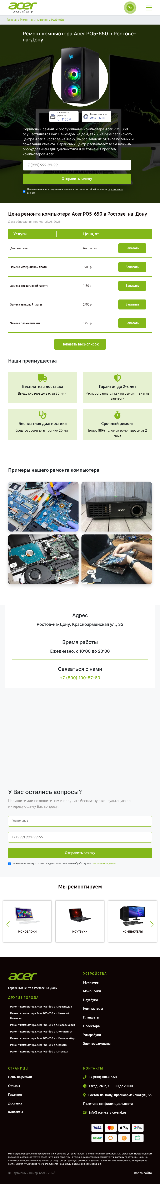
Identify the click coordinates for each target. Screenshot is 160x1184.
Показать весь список (80, 344)
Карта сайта (143, 1173)
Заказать (132, 248)
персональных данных (104, 863)
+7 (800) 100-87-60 (80, 677)
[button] (8, 924)
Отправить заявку (77, 178)
